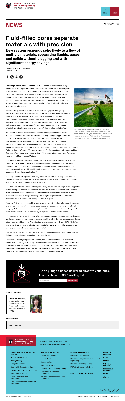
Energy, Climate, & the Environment (24, 370)
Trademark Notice (82, 396)
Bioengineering (16, 360)
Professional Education (81, 374)
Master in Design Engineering (81, 364)
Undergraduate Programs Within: (23, 353)
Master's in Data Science (79, 355)
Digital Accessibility (103, 396)
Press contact (26, 68)
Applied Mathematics (19, 357)
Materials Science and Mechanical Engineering (23, 382)
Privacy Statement (114, 396)
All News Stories (111, 24)
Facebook (101, 390)
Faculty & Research (107, 353)
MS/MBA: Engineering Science (81, 367)
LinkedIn (117, 390)
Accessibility (92, 396)
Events (106, 360)
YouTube (113, 390)
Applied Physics (46, 359)
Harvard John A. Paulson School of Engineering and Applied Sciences (21, 341)
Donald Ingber (21, 242)
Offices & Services (107, 364)
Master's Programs (79, 352)
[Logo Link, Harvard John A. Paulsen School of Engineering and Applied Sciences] (21, 6)
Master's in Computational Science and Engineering (85, 359)
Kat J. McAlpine (14, 68)
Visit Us (106, 374)
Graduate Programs (50, 352)
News (105, 357)
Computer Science (18, 364)
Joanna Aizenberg (43, 132)
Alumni (106, 377)
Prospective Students (108, 369)
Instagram (109, 390)
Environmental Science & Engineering (20, 377)
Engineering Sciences (19, 373)
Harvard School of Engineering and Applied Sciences (50, 135)
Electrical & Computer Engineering (23, 367)
